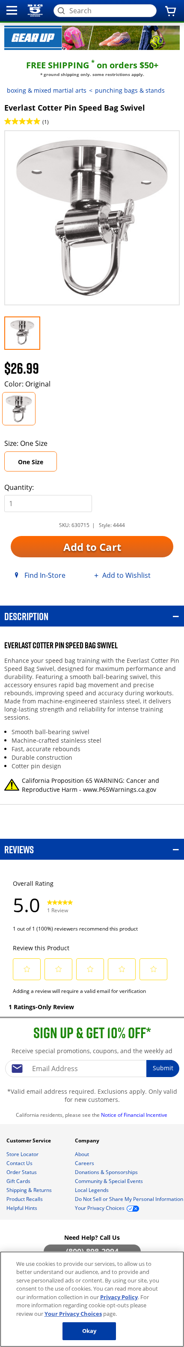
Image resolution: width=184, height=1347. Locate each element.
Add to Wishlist (126, 575)
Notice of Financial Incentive (135, 1115)
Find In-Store (44, 575)
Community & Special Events (109, 1181)
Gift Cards (19, 1181)
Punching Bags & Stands (130, 90)
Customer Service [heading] (29, 1140)
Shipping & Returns (29, 1190)
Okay (89, 1331)
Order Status (22, 1172)
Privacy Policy (119, 1297)
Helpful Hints (22, 1208)
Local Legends (92, 1190)
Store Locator (23, 1154)
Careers (85, 1163)
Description (26, 616)
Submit (163, 1068)
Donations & (106, 1172)
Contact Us (20, 1163)
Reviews (19, 849)
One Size (30, 462)
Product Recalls (25, 1199)
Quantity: (19, 487)
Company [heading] (88, 1140)
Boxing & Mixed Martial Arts (46, 90)
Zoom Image (34, 142)
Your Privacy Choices (73, 1314)
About (82, 1154)
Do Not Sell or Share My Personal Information (129, 1199)
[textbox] (91, 1068)
